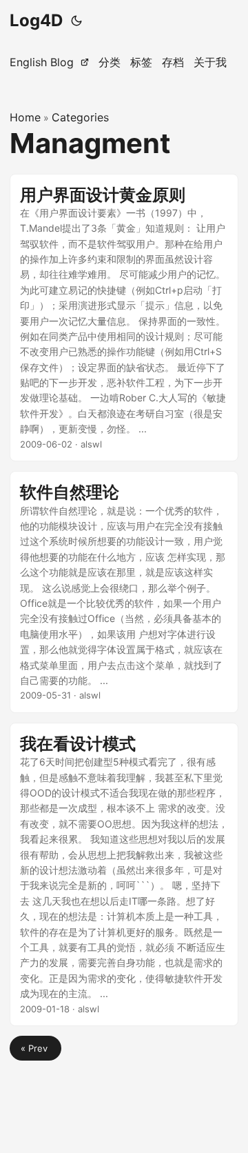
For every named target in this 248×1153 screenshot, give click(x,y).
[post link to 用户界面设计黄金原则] (124, 317)
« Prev (35, 1048)
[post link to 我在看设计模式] (124, 874)
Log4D (36, 20)
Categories (80, 117)
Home (25, 117)
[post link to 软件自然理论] (124, 592)
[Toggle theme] (76, 20)
